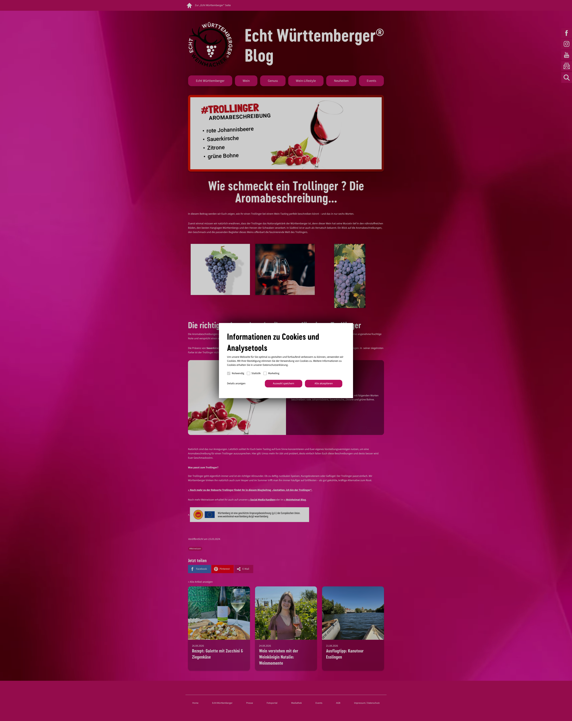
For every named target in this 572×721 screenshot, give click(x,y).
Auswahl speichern (283, 383)
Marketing (273, 373)
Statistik (256, 373)
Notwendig (238, 373)
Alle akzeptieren (324, 383)
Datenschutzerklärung (275, 365)
